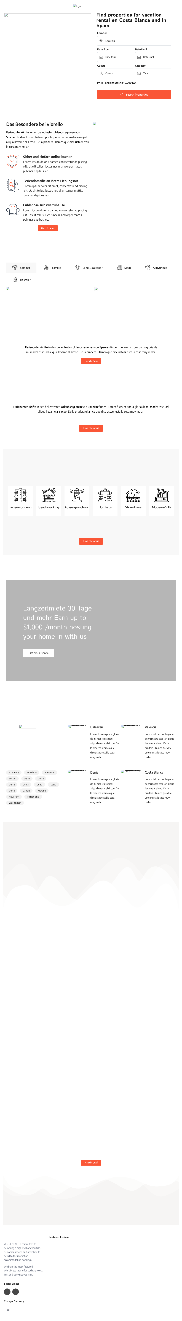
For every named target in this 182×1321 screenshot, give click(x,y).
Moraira (42, 790)
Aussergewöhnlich (77, 507)
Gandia (26, 790)
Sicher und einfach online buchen (47, 157)
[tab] (21, 268)
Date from (103, 49)
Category (140, 65)
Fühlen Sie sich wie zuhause (44, 205)
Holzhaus (105, 507)
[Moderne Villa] (161, 495)
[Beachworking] (49, 495)
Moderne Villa (161, 507)
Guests (101, 65)
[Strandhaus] (133, 495)
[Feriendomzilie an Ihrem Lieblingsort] (13, 185)
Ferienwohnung (20, 507)
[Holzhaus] (105, 495)
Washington (15, 802)
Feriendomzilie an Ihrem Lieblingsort (50, 181)
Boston (12, 778)
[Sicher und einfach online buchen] (13, 161)
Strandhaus (133, 507)
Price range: (104, 83)
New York (14, 796)
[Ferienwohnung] (20, 495)
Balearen (96, 727)
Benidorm (32, 772)
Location (102, 32)
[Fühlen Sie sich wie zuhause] (13, 209)
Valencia (151, 727)
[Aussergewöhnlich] (77, 495)
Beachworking (48, 507)
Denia (27, 778)
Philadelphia (33, 796)
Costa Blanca (154, 772)
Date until (141, 49)
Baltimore (14, 772)
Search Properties (137, 94)
